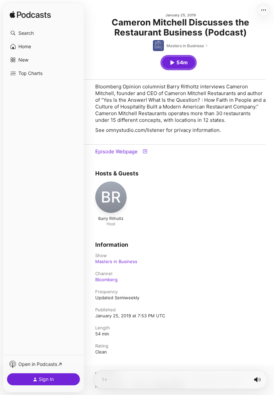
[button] (43, 33)
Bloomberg (106, 279)
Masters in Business (116, 261)
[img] (30, 15)
